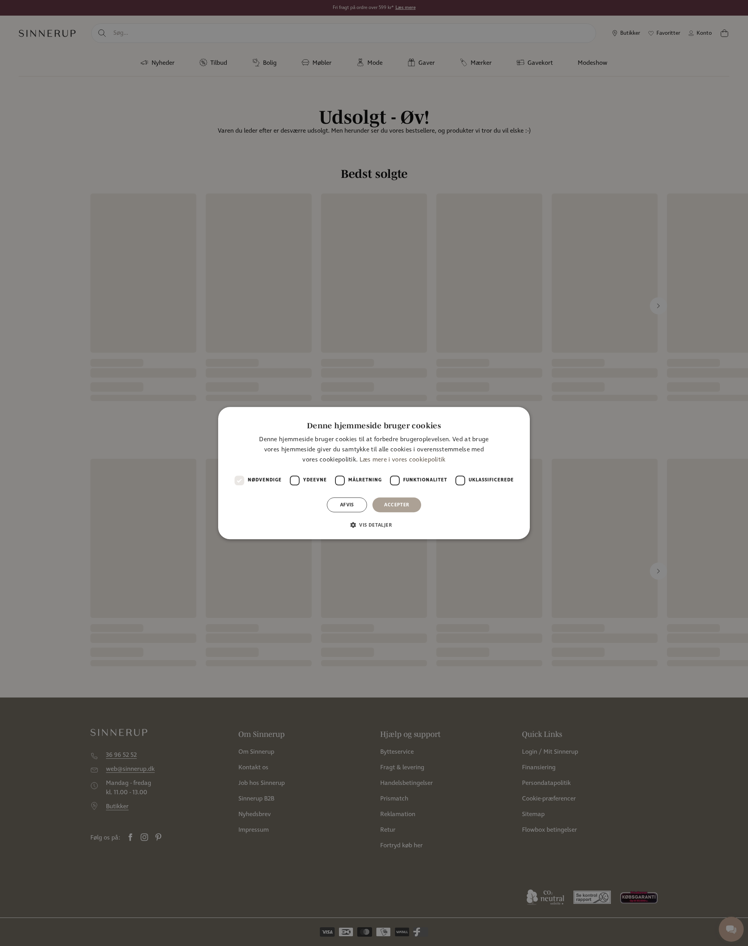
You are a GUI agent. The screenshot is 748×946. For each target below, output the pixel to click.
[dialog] (374, 473)
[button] (374, 524)
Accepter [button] (396, 504)
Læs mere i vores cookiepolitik (403, 460)
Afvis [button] (347, 504)
